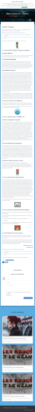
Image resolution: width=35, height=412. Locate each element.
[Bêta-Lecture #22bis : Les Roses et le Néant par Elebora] (17, 354)
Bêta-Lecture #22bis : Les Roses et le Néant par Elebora (13, 367)
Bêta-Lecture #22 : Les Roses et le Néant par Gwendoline (13, 396)
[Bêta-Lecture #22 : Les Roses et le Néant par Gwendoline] (17, 383)
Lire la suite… (9, 399)
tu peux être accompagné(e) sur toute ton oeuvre (18, 34)
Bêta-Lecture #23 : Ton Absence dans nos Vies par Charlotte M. (14, 338)
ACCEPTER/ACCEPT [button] (24, 7)
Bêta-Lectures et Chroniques (7, 337)
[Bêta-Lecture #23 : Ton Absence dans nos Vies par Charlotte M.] (17, 325)
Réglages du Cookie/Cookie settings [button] (15, 7)
